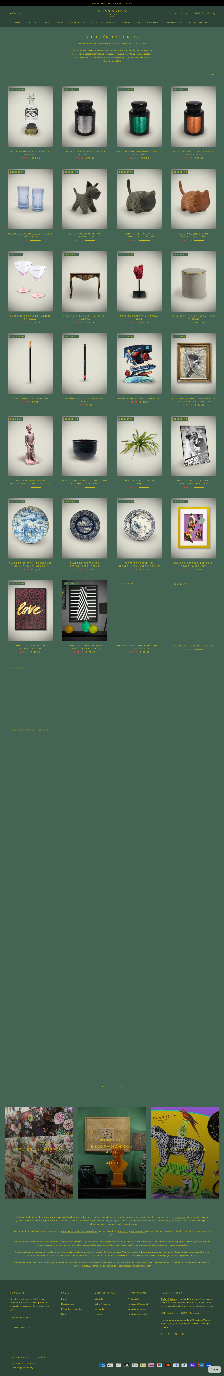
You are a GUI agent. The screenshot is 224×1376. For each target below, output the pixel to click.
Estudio (98, 1314)
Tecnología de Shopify (22, 1367)
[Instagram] (169, 1333)
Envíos (64, 1298)
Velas (60, 22)
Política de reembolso (138, 1314)
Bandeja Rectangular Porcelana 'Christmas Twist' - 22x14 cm (193, 892)
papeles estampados (114, 1241)
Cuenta (172, 13)
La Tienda (99, 1309)
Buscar (184, 13)
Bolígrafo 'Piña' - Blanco (84, 727)
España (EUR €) (20, 1357)
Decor (31, 22)
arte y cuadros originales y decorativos (79, 1231)
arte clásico (123, 1231)
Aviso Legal (133, 1298)
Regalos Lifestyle (103, 22)
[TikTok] (183, 1333)
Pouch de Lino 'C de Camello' (193, 807)
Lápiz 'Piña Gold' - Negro (30, 398)
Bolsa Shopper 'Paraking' (193, 727)
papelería (41, 1241)
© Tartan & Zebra (23, 1364)
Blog (63, 1314)
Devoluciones (67, 1304)
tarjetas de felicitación (92, 1245)
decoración (180, 1217)
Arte (17, 22)
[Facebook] (162, 1333)
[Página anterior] (93, 1086)
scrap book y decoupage (184, 1241)
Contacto (99, 1298)
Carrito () (201, 13)
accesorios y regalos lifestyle (48, 1252)
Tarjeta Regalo (199, 22)
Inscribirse (22, 1327)
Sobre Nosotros (102, 1304)
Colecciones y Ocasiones (140, 22)
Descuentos (173, 22)
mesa (186, 1220)
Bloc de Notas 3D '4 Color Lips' (139, 727)
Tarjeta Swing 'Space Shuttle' (139, 398)
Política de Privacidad (138, 1304)
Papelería (77, 22)
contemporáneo (137, 1231)
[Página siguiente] (131, 1086)
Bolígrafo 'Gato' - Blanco (30, 727)
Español (12, 13)
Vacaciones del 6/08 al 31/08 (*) (112, 3)
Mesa (46, 22)
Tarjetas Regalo (123, 1265)
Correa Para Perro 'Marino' (85, 889)
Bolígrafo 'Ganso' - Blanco (193, 645)
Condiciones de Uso (137, 1309)
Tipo (211, 74)
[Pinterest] (176, 1333)
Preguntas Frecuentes (71, 1309)
